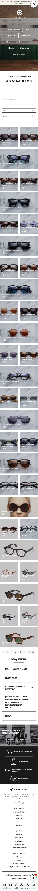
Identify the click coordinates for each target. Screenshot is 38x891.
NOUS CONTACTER (19, 853)
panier (33, 888)
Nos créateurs (19, 808)
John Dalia (11, 36)
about (21, 888)
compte (27, 888)
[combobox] (17, 104)
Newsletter (19, 834)
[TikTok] (23, 802)
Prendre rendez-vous (19, 863)
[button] (34, 877)
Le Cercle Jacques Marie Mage (19, 848)
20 (20, 652)
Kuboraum (11, 48)
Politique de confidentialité (19, 878)
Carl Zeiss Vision (19, 841)
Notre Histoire (19, 838)
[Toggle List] (34, 105)
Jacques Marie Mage (14, 29)
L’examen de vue (19, 844)
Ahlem (28, 29)
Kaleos (8, 42)
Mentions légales (27, 875)
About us (19, 831)
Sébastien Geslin (25, 48)
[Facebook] (19, 802)
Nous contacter (9, 739)
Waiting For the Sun (19, 54)
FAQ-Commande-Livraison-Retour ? (19, 867)
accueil (5, 888)
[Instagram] (15, 802)
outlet (16, 888)
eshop (10, 888)
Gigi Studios (19, 42)
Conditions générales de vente (14, 875)
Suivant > (32, 652)
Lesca (30, 42)
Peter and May (25, 36)
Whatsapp (22, 739)
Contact (19, 860)
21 (25, 652)
